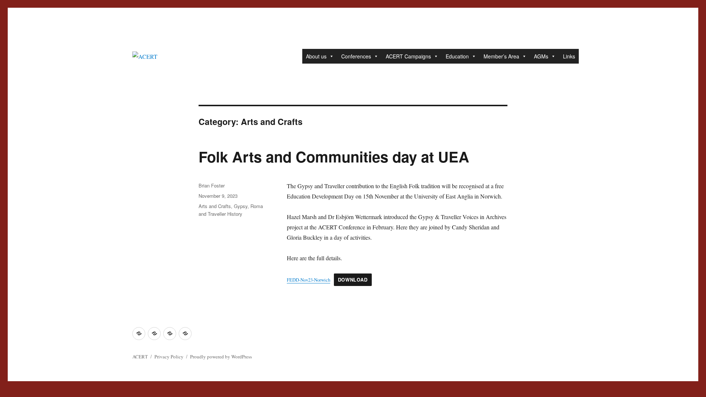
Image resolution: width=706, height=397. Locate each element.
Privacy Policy (168, 356)
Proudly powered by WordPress (221, 356)
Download (353, 279)
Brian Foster (212, 185)
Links (569, 56)
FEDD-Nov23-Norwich (308, 279)
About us (316, 56)
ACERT (140, 356)
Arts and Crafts (215, 206)
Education (457, 56)
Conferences (356, 56)
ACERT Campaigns (408, 56)
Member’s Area (501, 56)
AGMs (541, 56)
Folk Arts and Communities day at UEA (334, 156)
